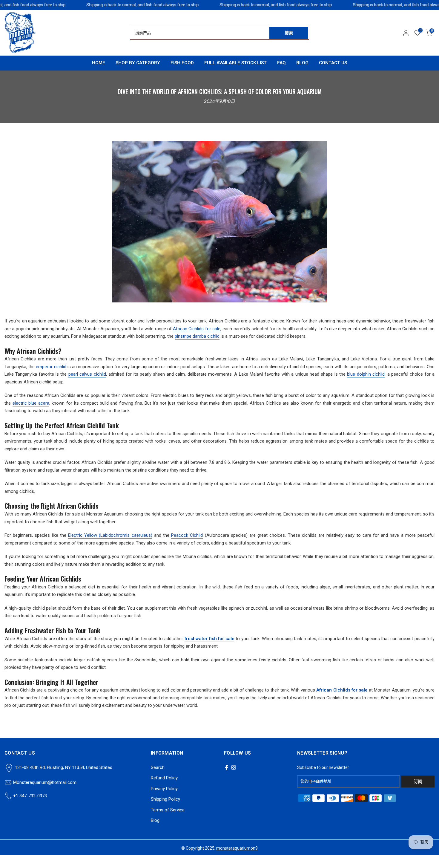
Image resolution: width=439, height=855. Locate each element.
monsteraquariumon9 (237, 848)
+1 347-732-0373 (30, 796)
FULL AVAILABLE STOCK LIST (235, 62)
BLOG (302, 62)
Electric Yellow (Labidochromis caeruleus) (110, 535)
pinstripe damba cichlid (197, 336)
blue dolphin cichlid (366, 374)
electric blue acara (31, 403)
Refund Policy (164, 778)
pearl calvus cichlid (87, 374)
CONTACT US (333, 62)
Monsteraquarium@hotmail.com (44, 782)
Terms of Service (168, 810)
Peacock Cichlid (187, 535)
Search (158, 767)
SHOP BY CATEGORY (138, 62)
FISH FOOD (182, 62)
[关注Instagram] (233, 767)
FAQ (281, 62)
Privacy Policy (164, 788)
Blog (155, 820)
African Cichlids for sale (196, 328)
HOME (98, 62)
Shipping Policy (165, 799)
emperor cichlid (51, 366)
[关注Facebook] (226, 767)
